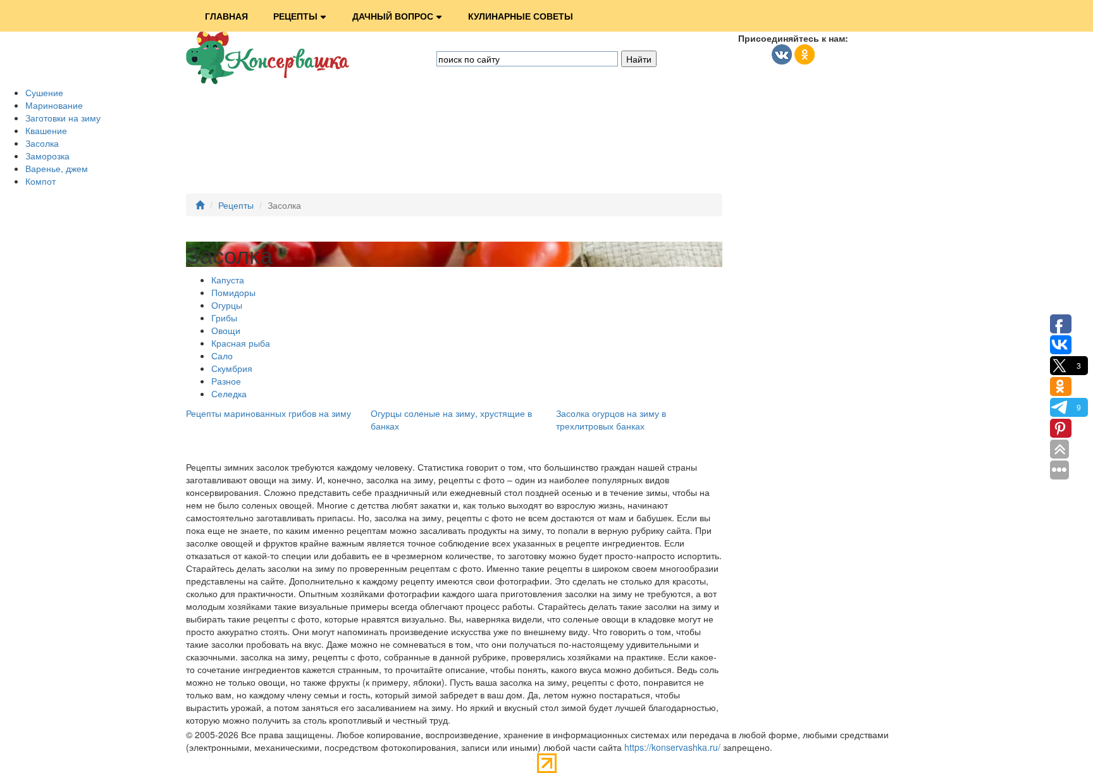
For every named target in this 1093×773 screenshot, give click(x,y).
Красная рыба (240, 343)
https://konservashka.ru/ (672, 747)
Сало (222, 355)
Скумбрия (231, 368)
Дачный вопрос (392, 15)
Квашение (46, 130)
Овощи (225, 330)
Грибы (224, 317)
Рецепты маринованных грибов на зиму (268, 413)
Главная (226, 15)
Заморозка (47, 155)
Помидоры (233, 292)
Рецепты (295, 15)
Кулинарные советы (520, 15)
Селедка (229, 393)
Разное (226, 380)
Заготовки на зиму (63, 117)
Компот (40, 181)
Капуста (227, 279)
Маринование (54, 105)
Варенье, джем (56, 168)
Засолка (42, 143)
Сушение (44, 92)
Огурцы (226, 305)
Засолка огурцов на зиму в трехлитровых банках (611, 419)
